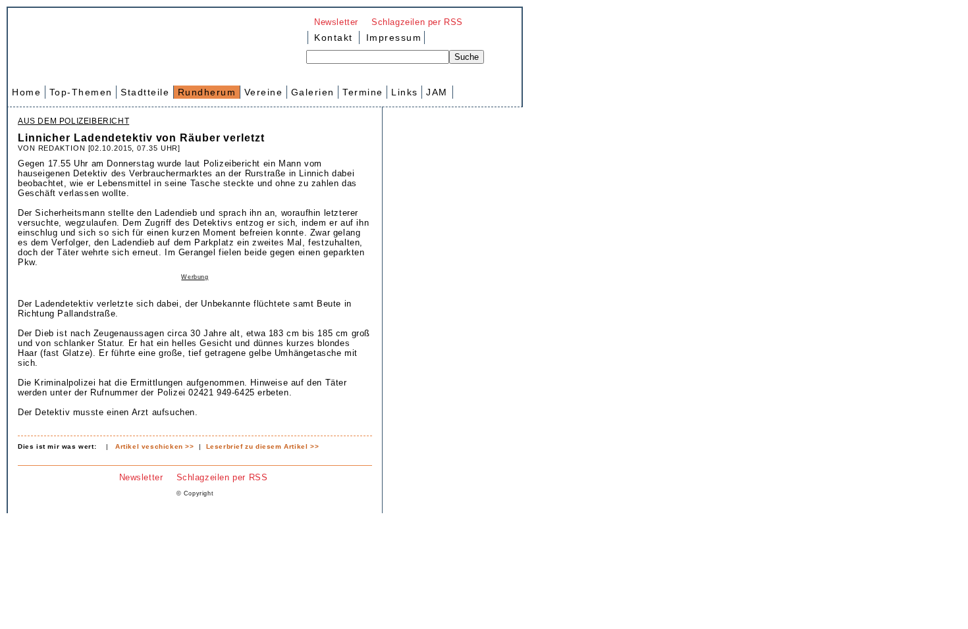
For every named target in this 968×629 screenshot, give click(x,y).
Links (404, 92)
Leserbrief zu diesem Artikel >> (262, 446)
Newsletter (336, 22)
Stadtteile (145, 92)
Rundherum (207, 92)
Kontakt (333, 37)
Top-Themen (81, 92)
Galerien (313, 92)
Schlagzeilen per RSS (417, 22)
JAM (437, 92)
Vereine (263, 92)
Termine (362, 92)
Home (26, 92)
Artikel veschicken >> (154, 446)
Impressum (391, 37)
